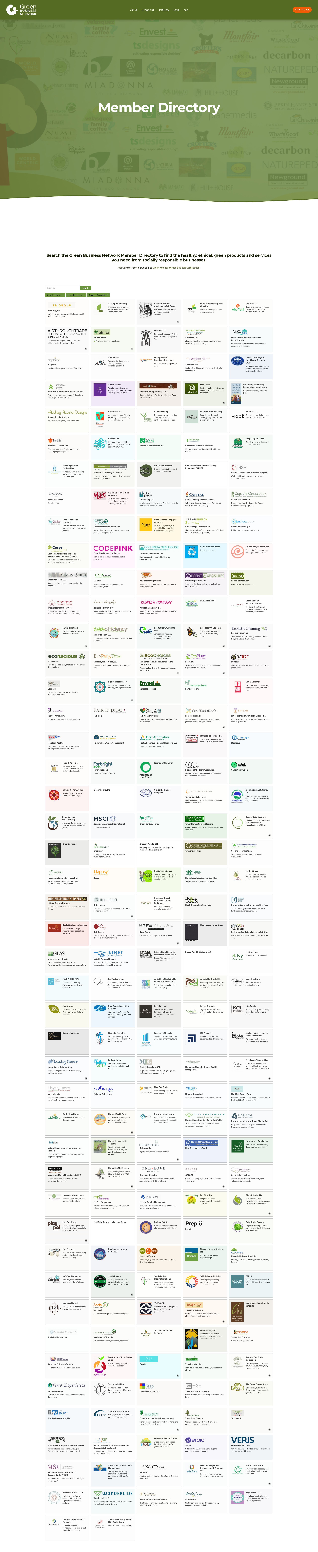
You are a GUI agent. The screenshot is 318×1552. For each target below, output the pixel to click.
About (133, 9)
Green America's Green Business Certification (176, 267)
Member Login (302, 10)
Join (186, 9)
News (176, 9)
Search (85, 288)
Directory (164, 9)
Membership (148, 9)
